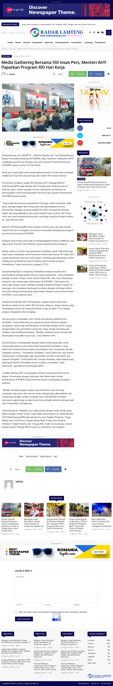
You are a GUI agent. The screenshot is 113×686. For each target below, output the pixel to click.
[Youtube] (102, 32)
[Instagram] (94, 32)
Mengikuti (106, 135)
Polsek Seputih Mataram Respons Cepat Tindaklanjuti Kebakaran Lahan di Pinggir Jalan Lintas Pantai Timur (93, 184)
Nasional (12, 49)
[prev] (105, 24)
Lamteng (81, 179)
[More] (108, 74)
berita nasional (45, 456)
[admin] (4, 74)
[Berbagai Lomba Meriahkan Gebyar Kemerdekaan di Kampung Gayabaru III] (82, 237)
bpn (55, 456)
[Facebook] (90, 32)
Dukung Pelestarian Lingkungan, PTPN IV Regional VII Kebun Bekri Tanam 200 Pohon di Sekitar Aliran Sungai (99, 270)
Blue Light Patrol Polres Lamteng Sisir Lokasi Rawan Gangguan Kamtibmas (101, 522)
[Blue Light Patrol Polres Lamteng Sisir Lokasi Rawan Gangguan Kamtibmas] (102, 510)
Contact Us (95, 683)
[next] (110, 24)
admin (12, 74)
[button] (109, 32)
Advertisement (84, 683)
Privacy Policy (106, 683)
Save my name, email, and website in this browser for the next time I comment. (53, 612)
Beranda (4, 49)
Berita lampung (32, 456)
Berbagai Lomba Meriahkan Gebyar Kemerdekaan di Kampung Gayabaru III (98, 237)
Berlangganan (104, 143)
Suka (109, 128)
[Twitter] (98, 32)
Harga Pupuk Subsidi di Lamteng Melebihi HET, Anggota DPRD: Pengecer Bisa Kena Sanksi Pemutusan (99, 253)
